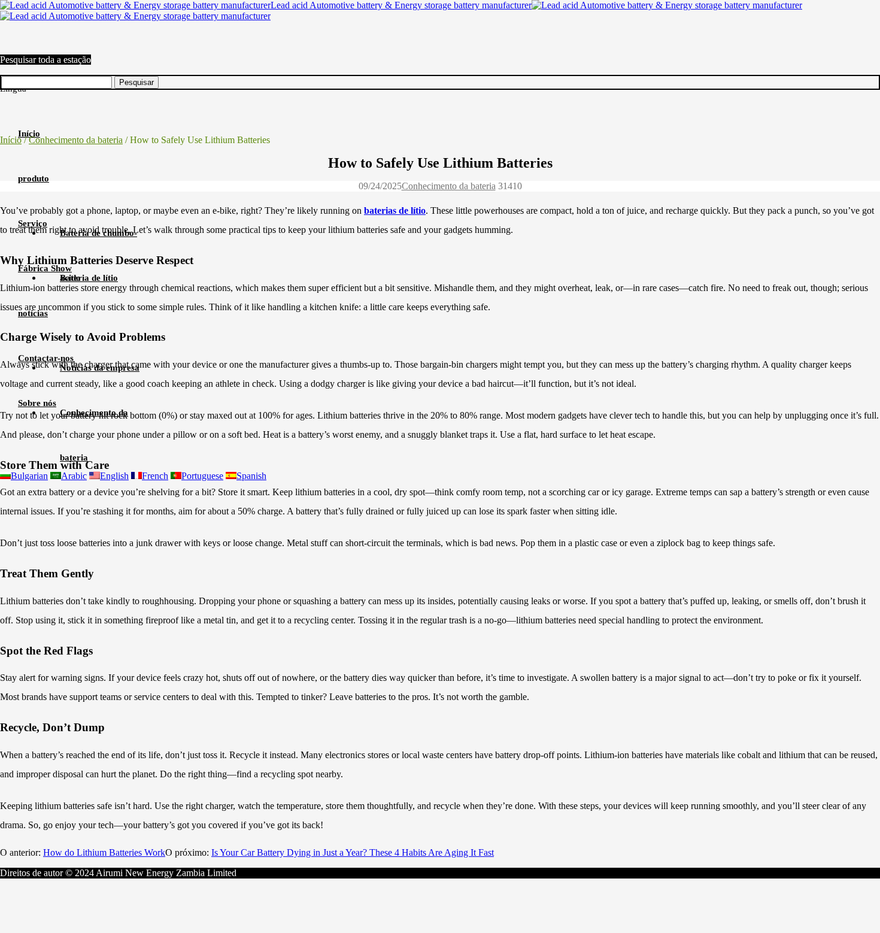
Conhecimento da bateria (76, 140)
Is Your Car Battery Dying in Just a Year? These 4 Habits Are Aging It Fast (352, 852)
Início (11, 140)
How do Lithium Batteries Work (104, 852)
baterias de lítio (395, 210)
